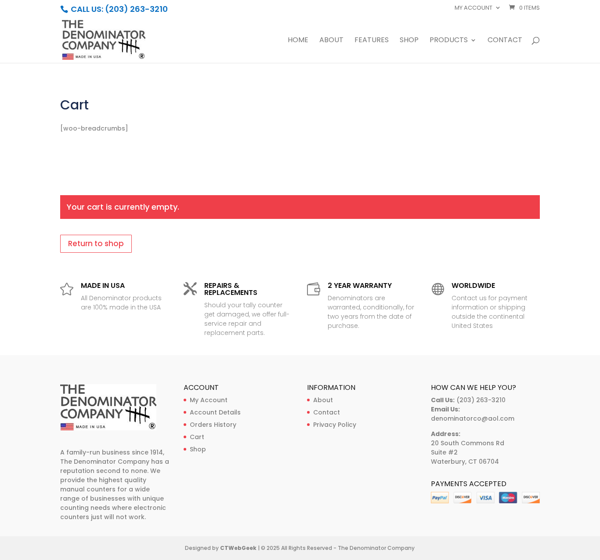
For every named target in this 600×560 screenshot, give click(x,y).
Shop (409, 41)
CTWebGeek (238, 548)
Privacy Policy (334, 424)
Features (371, 41)
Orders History (213, 424)
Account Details (215, 412)
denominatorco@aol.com (472, 418)
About (331, 41)
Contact (505, 41)
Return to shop (96, 243)
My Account (209, 400)
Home (298, 41)
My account (473, 8)
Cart (197, 437)
